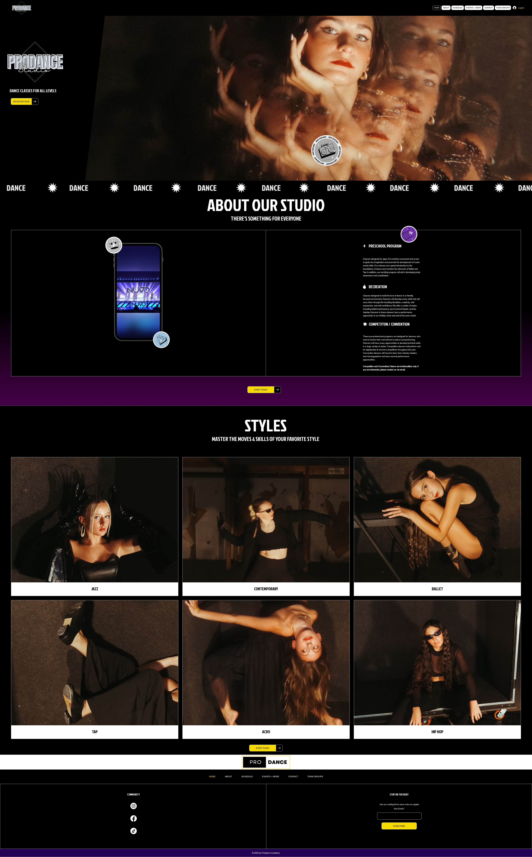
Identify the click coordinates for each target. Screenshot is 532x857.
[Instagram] (133, 806)
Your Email (398, 809)
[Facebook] (133, 818)
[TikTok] (133, 831)
